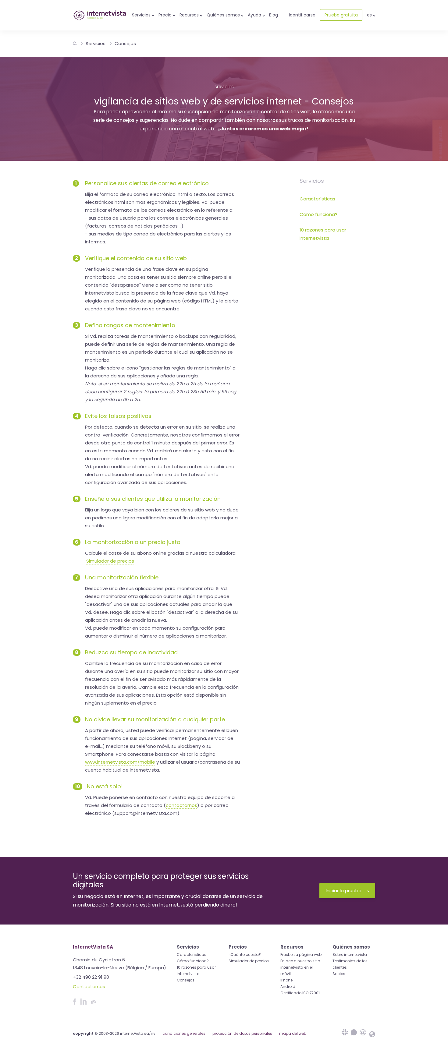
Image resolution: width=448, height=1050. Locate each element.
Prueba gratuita (341, 15)
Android (287, 986)
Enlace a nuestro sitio (300, 960)
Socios (338, 973)
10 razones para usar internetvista (323, 234)
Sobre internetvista (349, 954)
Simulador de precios (110, 561)
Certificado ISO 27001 (300, 992)
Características (317, 199)
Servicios (95, 43)
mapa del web (292, 1033)
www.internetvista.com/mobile (120, 762)
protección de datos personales (242, 1033)
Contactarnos (89, 986)
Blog (273, 15)
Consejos (125, 43)
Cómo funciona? (318, 214)
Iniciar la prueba (343, 890)
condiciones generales (183, 1033)
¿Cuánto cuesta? (245, 954)
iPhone (286, 980)
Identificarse (302, 15)
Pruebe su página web (301, 954)
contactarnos (181, 805)
